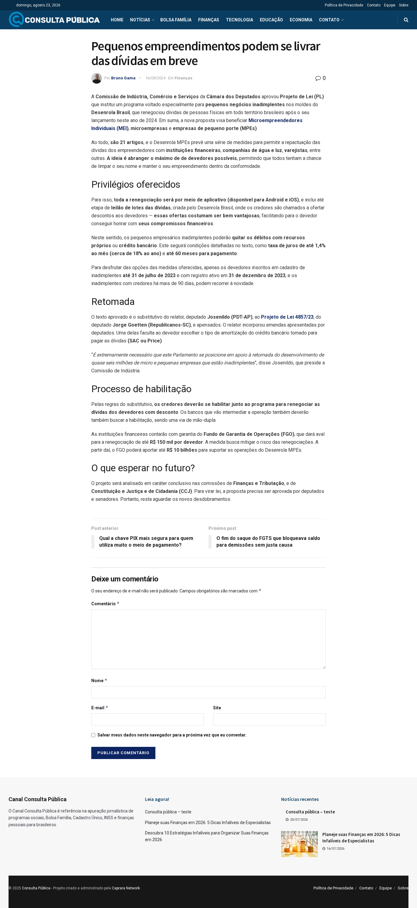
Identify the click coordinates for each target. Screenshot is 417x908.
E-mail (99, 708)
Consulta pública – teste (168, 811)
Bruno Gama (123, 78)
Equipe (389, 5)
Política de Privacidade (344, 5)
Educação (271, 19)
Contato (373, 5)
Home (117, 19)
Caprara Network (126, 888)
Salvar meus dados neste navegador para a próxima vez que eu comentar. (172, 735)
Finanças (208, 19)
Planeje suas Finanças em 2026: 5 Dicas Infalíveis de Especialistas (208, 822)
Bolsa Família (175, 19)
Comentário (105, 603)
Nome (99, 680)
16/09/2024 (155, 78)
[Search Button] (406, 19)
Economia (301, 19)
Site (217, 707)
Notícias (140, 19)
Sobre (403, 5)
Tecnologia (239, 19)
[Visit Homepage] (54, 20)
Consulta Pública (36, 888)
